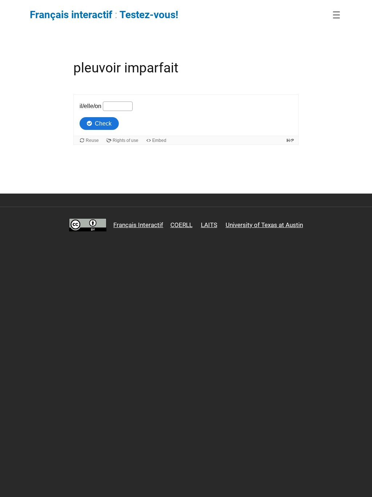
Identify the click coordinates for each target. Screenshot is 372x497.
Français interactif (71, 15)
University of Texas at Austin (264, 224)
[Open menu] (336, 15)
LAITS (209, 224)
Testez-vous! (149, 15)
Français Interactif (138, 224)
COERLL (181, 224)
